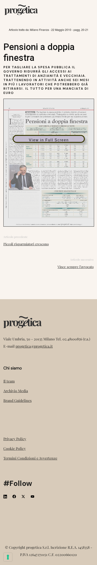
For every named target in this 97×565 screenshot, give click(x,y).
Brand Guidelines (17, 400)
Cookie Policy (14, 448)
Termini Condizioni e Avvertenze (30, 458)
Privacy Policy (14, 438)
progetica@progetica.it (34, 346)
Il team (9, 381)
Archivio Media (15, 390)
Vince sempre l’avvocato (76, 266)
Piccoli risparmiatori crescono (26, 244)
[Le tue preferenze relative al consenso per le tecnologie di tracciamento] (8, 557)
